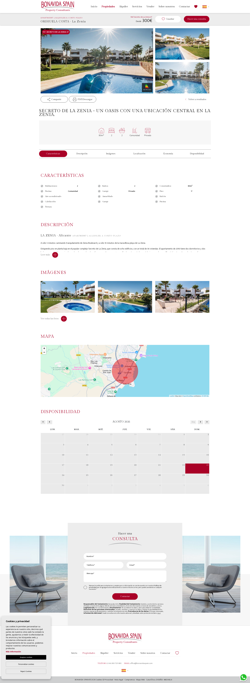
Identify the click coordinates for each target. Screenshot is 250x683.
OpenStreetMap (188, 396)
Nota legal (119, 679)
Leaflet (172, 396)
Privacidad (108, 679)
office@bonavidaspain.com (141, 663)
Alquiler (123, 6)
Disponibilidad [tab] (197, 153)
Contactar (184, 6)
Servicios (137, 6)
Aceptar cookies (26, 657)
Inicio (94, 6)
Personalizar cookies (26, 664)
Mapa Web (140, 679)
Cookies (99, 679)
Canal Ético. (151, 679)
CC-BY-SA (205, 396)
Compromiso (130, 679)
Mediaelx (168, 679)
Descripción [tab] (82, 153)
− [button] (44, 352)
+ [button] (44, 348)
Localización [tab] (139, 153)
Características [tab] (53, 153)
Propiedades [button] (108, 6)
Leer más (45, 254)
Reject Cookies (26, 671)
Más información (13, 651)
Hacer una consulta (196, 19)
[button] (54, 99)
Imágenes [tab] (110, 153)
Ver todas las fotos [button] (50, 318)
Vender (150, 6)
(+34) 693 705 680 (114, 663)
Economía (168, 153)
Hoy (193, 422)
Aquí (159, 613)
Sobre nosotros (167, 6)
